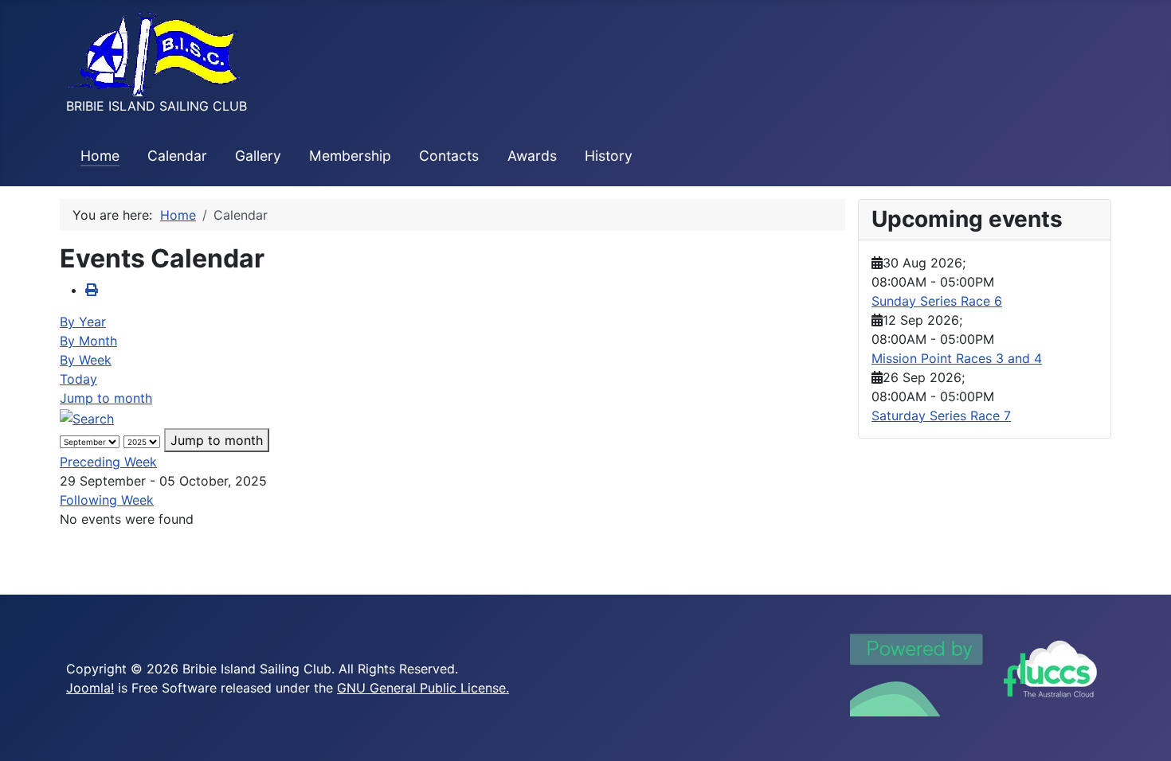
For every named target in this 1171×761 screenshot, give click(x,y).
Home (99, 155)
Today (78, 379)
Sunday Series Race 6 (936, 301)
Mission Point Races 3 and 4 (956, 358)
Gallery (258, 155)
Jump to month (106, 398)
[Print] (91, 290)
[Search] (87, 417)
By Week (86, 360)
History (608, 155)
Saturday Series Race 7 (941, 415)
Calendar (177, 155)
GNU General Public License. (423, 688)
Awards (532, 155)
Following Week (107, 500)
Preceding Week (108, 462)
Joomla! (90, 688)
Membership (350, 155)
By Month (88, 341)
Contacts (449, 155)
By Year (83, 322)
